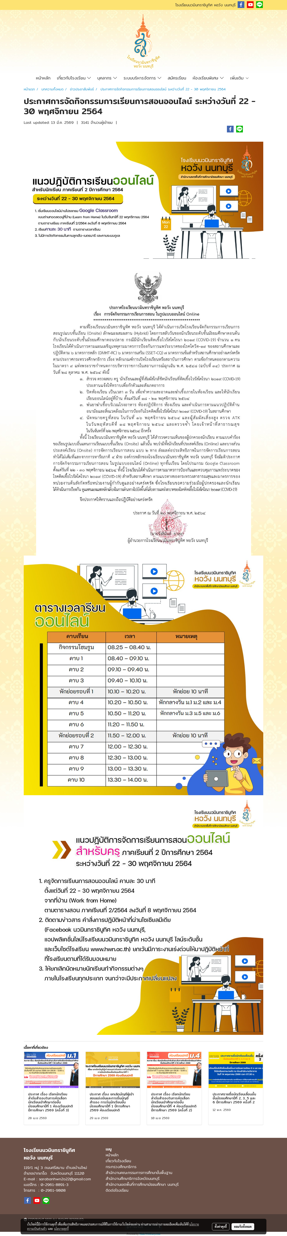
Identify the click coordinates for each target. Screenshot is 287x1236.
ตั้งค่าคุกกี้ (221, 1226)
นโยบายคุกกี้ (61, 1229)
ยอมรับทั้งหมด (243, 1226)
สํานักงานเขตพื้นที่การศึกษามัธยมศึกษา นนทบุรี (142, 1184)
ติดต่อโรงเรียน (117, 1190)
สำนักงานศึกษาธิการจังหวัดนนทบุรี (132, 1178)
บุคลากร (105, 78)
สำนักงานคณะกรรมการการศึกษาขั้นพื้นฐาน (139, 1173)
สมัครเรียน (177, 78)
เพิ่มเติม (237, 78)
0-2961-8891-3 (54, 1185)
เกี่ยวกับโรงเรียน (72, 78)
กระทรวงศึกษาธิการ (121, 1167)
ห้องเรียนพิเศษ (206, 78)
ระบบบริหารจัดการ (141, 78)
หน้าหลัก (43, 78)
